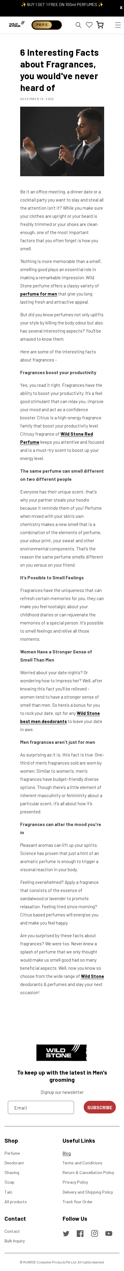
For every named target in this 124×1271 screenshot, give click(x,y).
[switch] (46, 25)
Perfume (12, 1153)
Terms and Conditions (82, 1162)
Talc (8, 1191)
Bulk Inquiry (15, 1240)
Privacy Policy (75, 1182)
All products (16, 1201)
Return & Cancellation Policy (88, 1172)
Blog (67, 1153)
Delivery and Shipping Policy (88, 1191)
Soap (9, 1182)
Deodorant (14, 1162)
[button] (118, 25)
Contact (12, 1231)
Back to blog (66, 1016)
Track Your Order (78, 1201)
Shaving (12, 1172)
